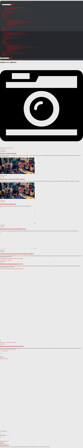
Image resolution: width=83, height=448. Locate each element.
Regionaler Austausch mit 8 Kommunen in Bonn (11, 346)
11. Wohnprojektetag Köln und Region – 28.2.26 (13, 20)
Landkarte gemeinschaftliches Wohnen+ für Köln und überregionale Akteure (16, 9)
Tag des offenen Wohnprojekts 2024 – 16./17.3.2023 (14, 22)
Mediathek (5, 18)
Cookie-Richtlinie (5, 30)
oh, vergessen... (2, 149)
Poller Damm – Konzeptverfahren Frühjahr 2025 (12, 11)
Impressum (5, 35)
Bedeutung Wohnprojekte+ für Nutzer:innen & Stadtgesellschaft (14, 7)
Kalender (3, 16)
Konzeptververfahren (7, 12)
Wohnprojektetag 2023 (9, 24)
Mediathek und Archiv (5, 17)
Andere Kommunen (3, 342)
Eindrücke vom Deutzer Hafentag (8, 153)
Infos (3, 6)
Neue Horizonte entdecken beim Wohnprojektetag (12, 179)
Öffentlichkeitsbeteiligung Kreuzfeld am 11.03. (11, 264)
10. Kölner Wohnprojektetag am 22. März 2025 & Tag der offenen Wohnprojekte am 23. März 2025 (22, 21)
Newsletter (4, 15)
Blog (2, 14)
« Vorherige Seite (5, 350)
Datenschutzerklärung (4, 445)
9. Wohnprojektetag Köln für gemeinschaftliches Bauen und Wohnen (17, 253)
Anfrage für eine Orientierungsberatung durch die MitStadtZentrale (13, 27)
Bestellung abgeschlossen (6, 29)
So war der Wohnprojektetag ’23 (8, 204)
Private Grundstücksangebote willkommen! (11, 8)
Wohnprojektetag (7, 19)
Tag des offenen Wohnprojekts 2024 (14, 23)
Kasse (3, 28)
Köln (0, 175)
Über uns (3, 26)
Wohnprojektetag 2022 (9, 25)
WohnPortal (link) (5, 13)
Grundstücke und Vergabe (6, 10)
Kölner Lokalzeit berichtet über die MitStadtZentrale (13, 229)
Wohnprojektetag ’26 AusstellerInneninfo (14, 46)
